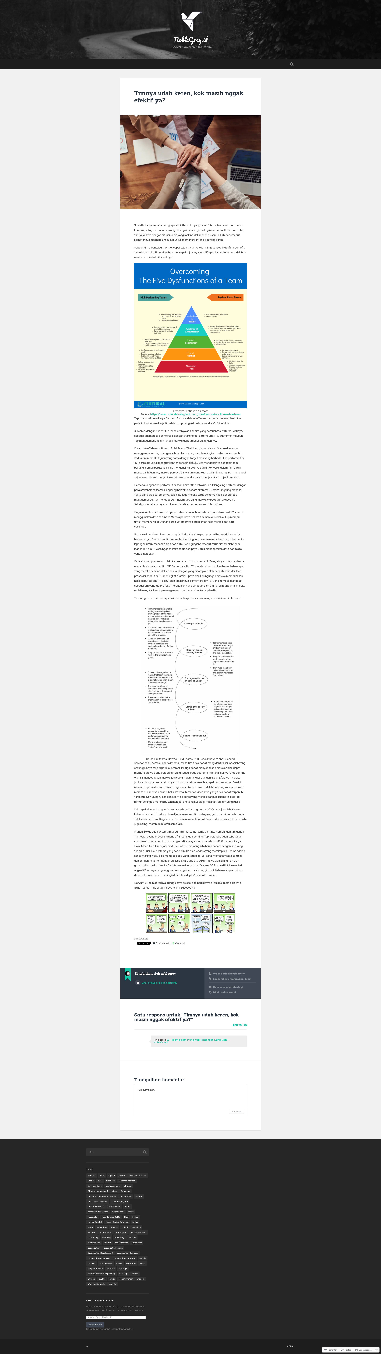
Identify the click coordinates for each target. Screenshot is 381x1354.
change (127, 1186)
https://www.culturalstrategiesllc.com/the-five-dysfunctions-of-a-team (195, 414)
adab (102, 1175)
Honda (135, 1217)
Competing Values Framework (102, 1196)
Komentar (236, 1111)
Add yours (240, 1025)
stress (135, 1273)
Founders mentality (111, 1217)
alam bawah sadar (137, 1175)
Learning (106, 1237)
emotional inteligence (98, 1211)
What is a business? (224, 992)
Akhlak (122, 1175)
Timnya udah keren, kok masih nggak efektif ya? (188, 96)
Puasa (119, 1263)
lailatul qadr (120, 1232)
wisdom (140, 1279)
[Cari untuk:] (117, 1152)
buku (100, 1181)
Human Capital (95, 1222)
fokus (131, 1211)
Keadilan (92, 1232)
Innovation (102, 1227)
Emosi (127, 1206)
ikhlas (135, 1222)
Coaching (125, 1191)
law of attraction (138, 1232)
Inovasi (114, 1227)
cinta (114, 1191)
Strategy (123, 1273)
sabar (142, 1263)
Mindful (107, 1242)
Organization (236, 979)
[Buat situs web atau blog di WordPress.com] (87, 1347)
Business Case (95, 1186)
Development (114, 1206)
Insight (125, 1227)
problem (92, 1263)
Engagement (118, 1211)
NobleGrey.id (190, 39)
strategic (123, 1268)
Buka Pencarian (292, 64)
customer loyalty (120, 1201)
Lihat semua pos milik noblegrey (159, 982)
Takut (112, 1279)
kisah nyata (105, 1232)
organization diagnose (127, 1253)
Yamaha (113, 1284)
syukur (102, 1279)
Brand (91, 1181)
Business (110, 1181)
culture (139, 1196)
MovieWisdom (121, 1242)
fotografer (93, 1217)
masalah (132, 1237)
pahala (142, 1258)
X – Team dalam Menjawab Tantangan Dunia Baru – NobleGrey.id (192, 1041)
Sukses (91, 1279)
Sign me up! (95, 1324)
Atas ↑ (291, 1346)
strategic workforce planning (101, 1273)
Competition (126, 1196)
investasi (136, 1227)
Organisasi (137, 1242)
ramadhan (131, 1263)
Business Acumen (127, 1181)
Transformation (126, 1279)
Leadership (220, 979)
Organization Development (229, 973)
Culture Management (98, 1201)
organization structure (124, 1258)
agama (111, 1175)
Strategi (111, 1268)
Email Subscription (100, 1300)
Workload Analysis (96, 1284)
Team (248, 979)
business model (113, 1186)
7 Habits (92, 1175)
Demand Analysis (96, 1206)
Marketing (119, 1237)
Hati (126, 1217)
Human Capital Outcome (117, 1222)
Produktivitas (106, 1263)
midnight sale (94, 1242)
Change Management (98, 1191)
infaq (90, 1227)
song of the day (95, 1268)
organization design (113, 1248)
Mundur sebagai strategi (228, 987)
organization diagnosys (99, 1258)
